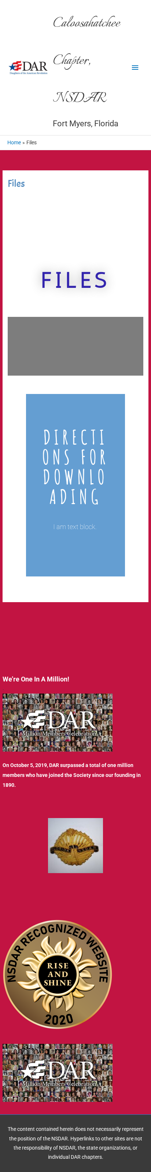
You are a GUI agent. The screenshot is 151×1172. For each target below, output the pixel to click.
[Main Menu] (135, 68)
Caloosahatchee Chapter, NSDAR (86, 61)
